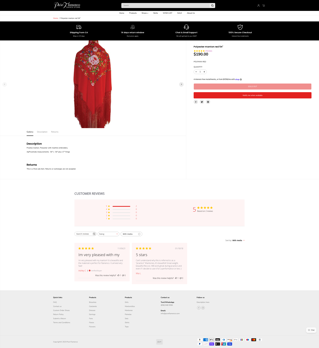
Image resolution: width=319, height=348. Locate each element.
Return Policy (58, 314)
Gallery (30, 131)
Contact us (57, 306)
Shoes (144, 13)
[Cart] (263, 5)
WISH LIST (167, 13)
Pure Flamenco (72, 342)
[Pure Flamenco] (67, 5)
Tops (127, 326)
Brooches (92, 302)
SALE (179, 13)
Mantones (129, 310)
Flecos (91, 322)
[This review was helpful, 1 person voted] (118, 275)
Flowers (92, 326)
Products (133, 13)
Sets (126, 318)
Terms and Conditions (61, 322)
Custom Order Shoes (61, 310)
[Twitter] (202, 102)
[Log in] (258, 5)
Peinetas (128, 314)
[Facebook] (196, 102)
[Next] (181, 84)
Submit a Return (59, 318)
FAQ (55, 302)
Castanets (93, 306)
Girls (126, 302)
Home (121, 13)
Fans (91, 318)
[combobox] (108, 234)
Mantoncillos (130, 306)
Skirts (155, 13)
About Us (191, 13)
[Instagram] (203, 308)
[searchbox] (83, 234)
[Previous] (5, 84)
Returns (54, 131)
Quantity (198, 67)
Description (42, 131)
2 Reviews (208, 51)
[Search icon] (212, 5)
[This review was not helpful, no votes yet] (123, 275)
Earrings (92, 314)
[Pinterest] (208, 102)
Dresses (92, 310)
